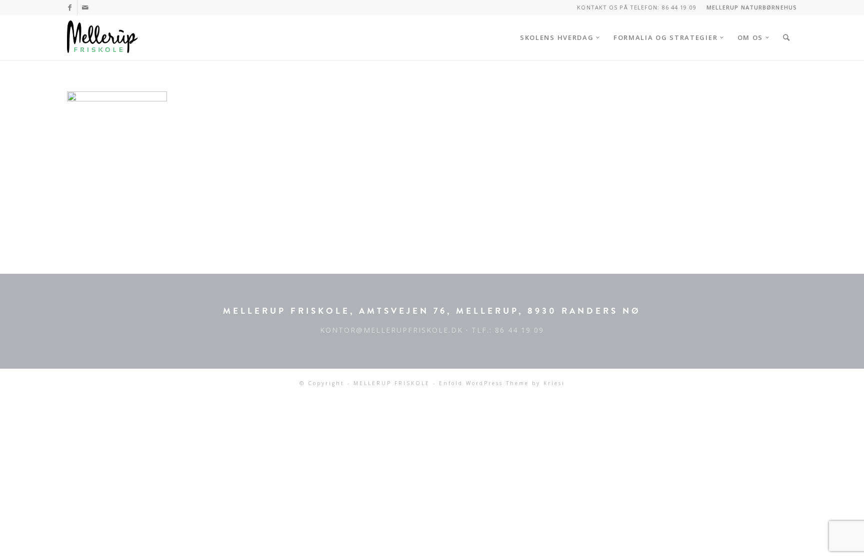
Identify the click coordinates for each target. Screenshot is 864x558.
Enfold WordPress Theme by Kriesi (502, 383)
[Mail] (85, 7)
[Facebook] (69, 7)
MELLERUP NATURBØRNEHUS (751, 7)
